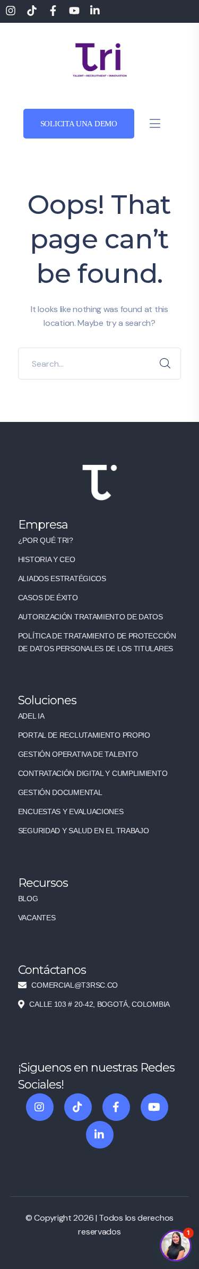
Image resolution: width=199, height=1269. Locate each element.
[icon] (40, 1107)
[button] (176, 1246)
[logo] (100, 59)
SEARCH (165, 363)
